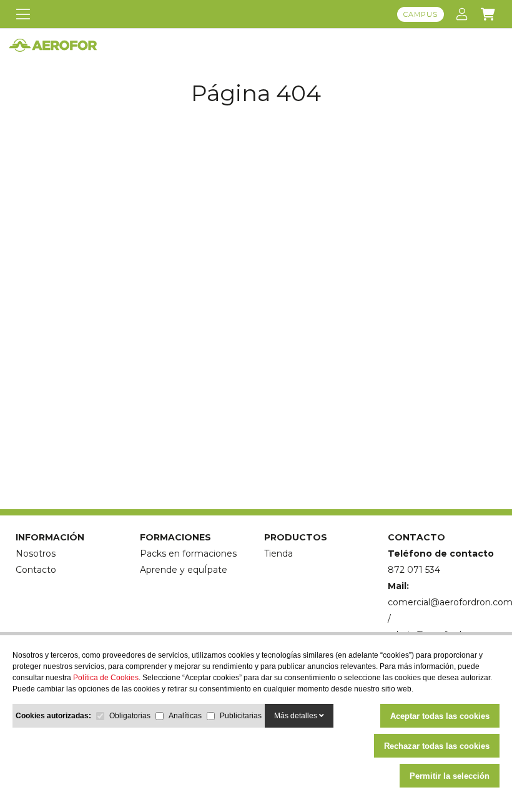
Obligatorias (129, 715)
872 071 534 (414, 569)
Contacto (36, 569)
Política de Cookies (106, 677)
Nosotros (36, 553)
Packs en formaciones (188, 553)
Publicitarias (241, 715)
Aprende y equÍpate (183, 569)
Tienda (278, 553)
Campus (420, 14)
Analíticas (185, 715)
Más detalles (296, 715)
